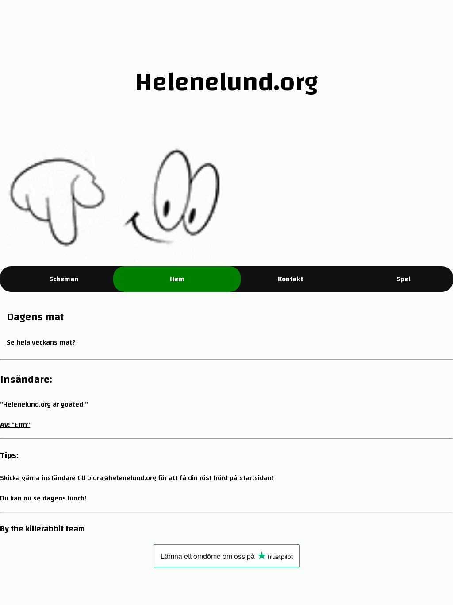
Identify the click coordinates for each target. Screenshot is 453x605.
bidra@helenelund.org (121, 478)
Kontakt (290, 279)
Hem (177, 279)
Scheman (63, 279)
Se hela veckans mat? (41, 342)
